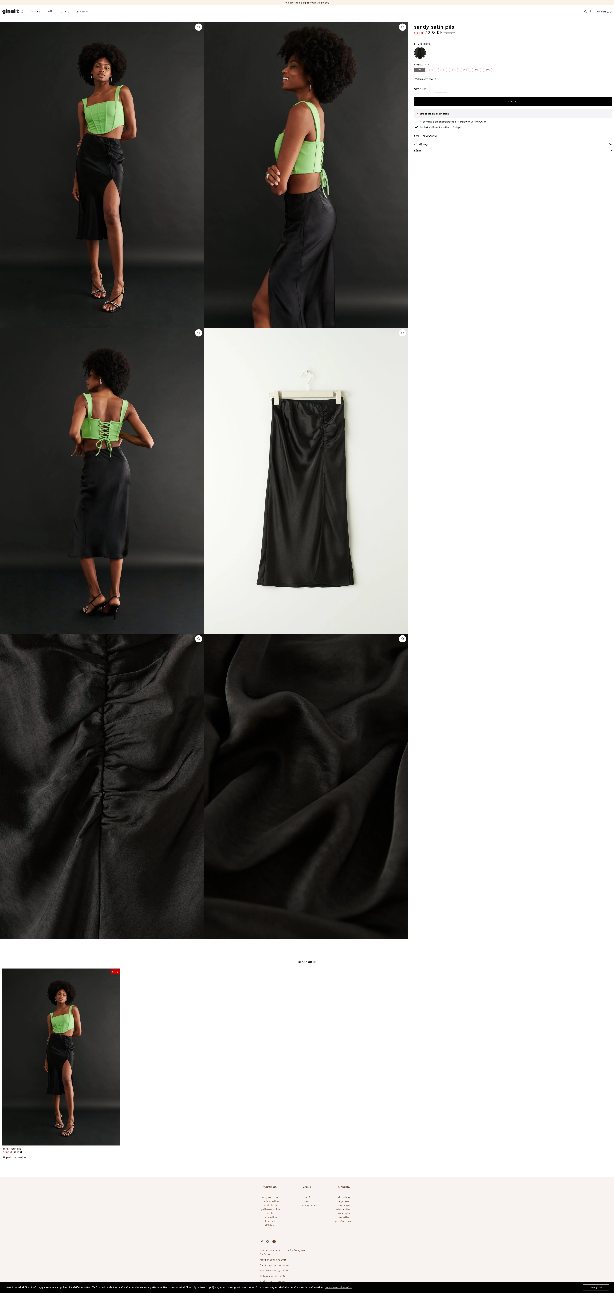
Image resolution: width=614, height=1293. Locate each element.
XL (476, 69)
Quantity (420, 88)
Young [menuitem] (65, 11)
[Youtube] (274, 1242)
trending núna (307, 1205)
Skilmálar (343, 1217)
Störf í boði (270, 1205)
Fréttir (270, 1213)
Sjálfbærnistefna (270, 1209)
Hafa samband (343, 1209)
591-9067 (284, 1265)
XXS (419, 69)
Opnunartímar (270, 1217)
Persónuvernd (344, 1221)
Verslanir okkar (270, 1201)
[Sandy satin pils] (61, 1057)
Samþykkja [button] (596, 1287)
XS (430, 69)
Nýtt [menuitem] (51, 11)
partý (307, 1197)
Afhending (344, 1197)
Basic (307, 1201)
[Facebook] (262, 1242)
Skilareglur (344, 1213)
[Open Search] (585, 11)
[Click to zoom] (198, 27)
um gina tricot (270, 1197)
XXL (487, 69)
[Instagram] (267, 1242)
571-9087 (280, 1275)
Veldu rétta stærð (425, 79)
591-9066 (281, 1259)
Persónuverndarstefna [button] (338, 1287)
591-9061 (283, 1270)
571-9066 (280, 1281)
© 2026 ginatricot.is (271, 1250)
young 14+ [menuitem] (83, 11)
